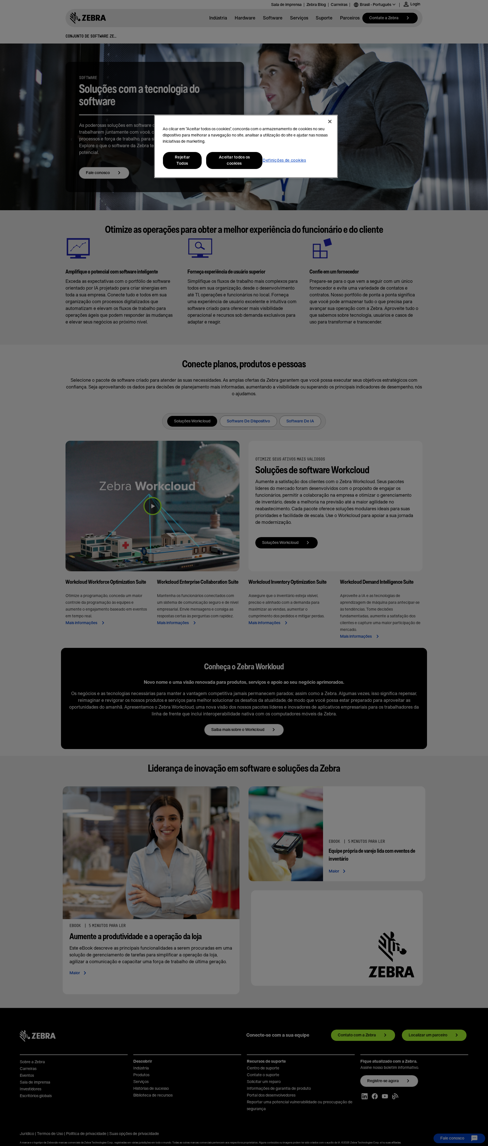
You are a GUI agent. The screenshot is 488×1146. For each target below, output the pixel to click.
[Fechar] (330, 121)
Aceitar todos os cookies (234, 160)
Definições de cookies (284, 160)
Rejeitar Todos (182, 160)
